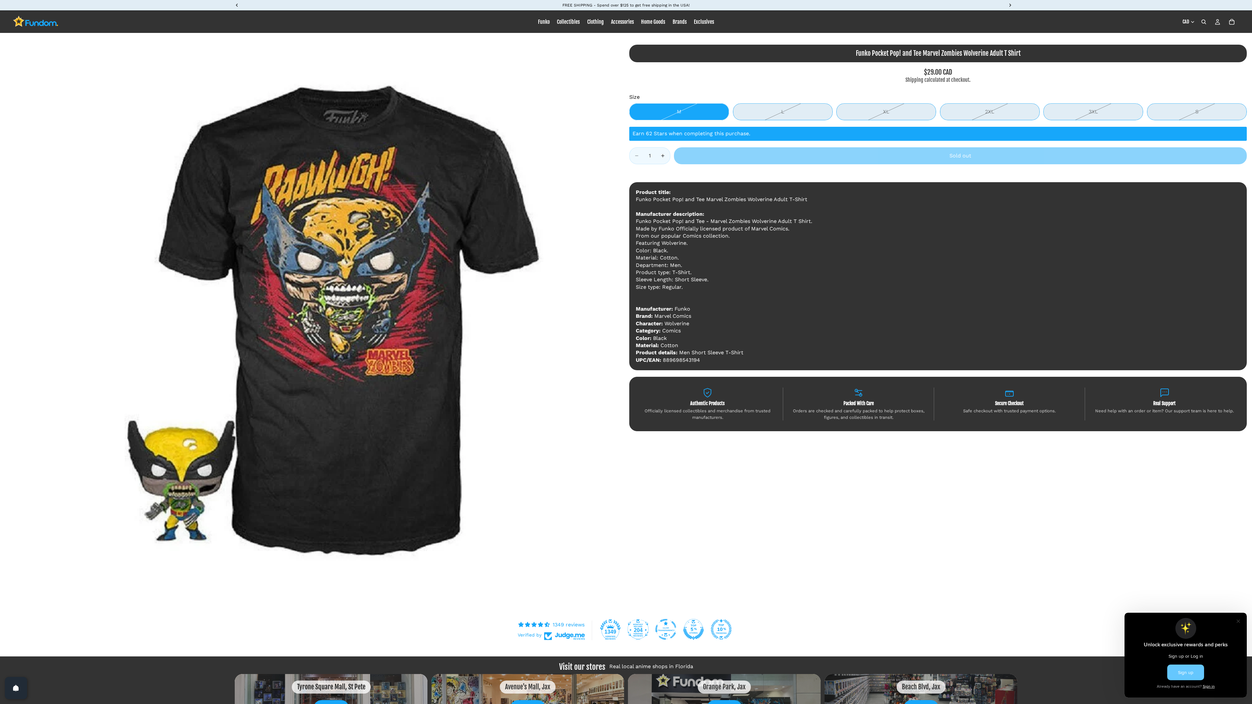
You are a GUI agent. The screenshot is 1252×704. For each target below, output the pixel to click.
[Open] (16, 688)
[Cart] (1232, 22)
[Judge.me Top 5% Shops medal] (693, 629)
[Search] (1204, 22)
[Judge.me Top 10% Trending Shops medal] (721, 629)
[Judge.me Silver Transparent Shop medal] (665, 629)
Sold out (960, 156)
